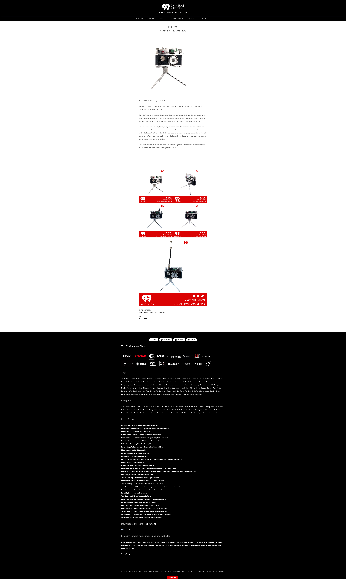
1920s (133, 407)
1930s (138, 407)
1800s (123, 407)
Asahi (138, 379)
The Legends (166, 413)
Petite (143, 391)
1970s (157, 407)
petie (139, 391)
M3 (212, 385)
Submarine (208, 410)
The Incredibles (156, 413)
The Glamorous (145, 413)
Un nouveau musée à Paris (137, 474)
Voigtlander (185, 394)
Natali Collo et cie (169, 388)
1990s (167, 407)
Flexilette (166, 382)
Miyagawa (159, 388)
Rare (155, 312)
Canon (183, 379)
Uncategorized (207, 413)
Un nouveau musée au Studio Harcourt (142, 481)
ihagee (144, 385)
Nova (198, 388)
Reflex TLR (174, 410)
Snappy (218, 391)
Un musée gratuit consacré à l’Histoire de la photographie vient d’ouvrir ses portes (158, 471)
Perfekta (124, 391)
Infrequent (214, 407)
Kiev (163, 385)
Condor (201, 379)
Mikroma (146, 388)
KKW (145, 319)
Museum (140, 18)
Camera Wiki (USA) (205, 545)
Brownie (169, 379)
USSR (173, 394)
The (133, 346)
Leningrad (197, 385)
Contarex (207, 379)
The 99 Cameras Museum (149, 571)
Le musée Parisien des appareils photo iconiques (144, 438)
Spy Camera (190, 410)
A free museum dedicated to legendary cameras (143, 499)
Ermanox (150, 382)
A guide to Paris (132, 462)
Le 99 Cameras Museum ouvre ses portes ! (142, 484)
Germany (195, 382)
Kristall (182, 385)
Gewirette (202, 382)
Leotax (204, 385)
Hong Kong (125, 385)
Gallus (185, 382)
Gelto (190, 382)
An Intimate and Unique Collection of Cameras (144, 508)
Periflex (129, 391)
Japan (141, 319)
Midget (140, 388)
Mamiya (216, 385)
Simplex (212, 391)
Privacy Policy (125, 554)
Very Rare (216, 413)
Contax (213, 379)
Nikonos (193, 388)
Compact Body (188, 407)
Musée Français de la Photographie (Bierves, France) (140, 542)
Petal (135, 391)
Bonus (146, 312)
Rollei (182, 391)
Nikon (187, 388)
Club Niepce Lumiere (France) (186, 545)
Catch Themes (218, 571)
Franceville (178, 382)
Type (200, 413)
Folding (207, 407)
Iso (148, 385)
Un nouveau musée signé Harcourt (140, 478)
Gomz (214, 382)
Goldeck (209, 382)
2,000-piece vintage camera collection (141, 517)
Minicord (152, 388)
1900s (128, 407)
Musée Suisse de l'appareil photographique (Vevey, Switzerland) (151, 545)
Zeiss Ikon (198, 394)
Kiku (167, 385)
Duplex (128, 382)
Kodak (172, 385)
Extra (196, 407)
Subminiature (125, 413)
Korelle (177, 385)
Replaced (182, 410)
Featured (201, 407)
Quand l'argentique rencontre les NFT (141, 505)
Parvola (209, 388)
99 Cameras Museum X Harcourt (139, 502)
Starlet (128, 394)
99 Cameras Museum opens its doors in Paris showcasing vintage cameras (155, 487)
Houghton (137, 385)
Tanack (146, 394)
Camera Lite (177, 379)
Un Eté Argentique (134, 450)
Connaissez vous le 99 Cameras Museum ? (140, 441)
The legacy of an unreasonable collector (144, 511)
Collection (177, 18)
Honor (131, 385)
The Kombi (152, 394)
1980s (162, 407)
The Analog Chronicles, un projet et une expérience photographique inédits (151, 459)
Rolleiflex (195, 391)
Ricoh (169, 391)
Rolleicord (188, 391)
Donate (193, 18)
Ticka (158, 394)
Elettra (138, 382)
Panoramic (130, 410)
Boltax (164, 379)
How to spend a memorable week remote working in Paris (149, 468)
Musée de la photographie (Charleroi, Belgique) (178, 542)
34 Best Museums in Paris (136, 496)
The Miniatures (176, 413)
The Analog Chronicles (139, 444)
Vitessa (178, 394)
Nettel (183, 388)
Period (136, 410)
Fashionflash (158, 382)
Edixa (133, 382)
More (205, 18)
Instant (220, 407)
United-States (165, 394)
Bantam (149, 379)
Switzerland (134, 394)
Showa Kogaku (204, 391)
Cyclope (219, 379)
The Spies (161, 312)
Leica (191, 385)
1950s (148, 407)
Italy (151, 385)
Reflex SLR (166, 410)
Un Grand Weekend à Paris (137, 465)
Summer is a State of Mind (142, 447)
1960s (152, 407)
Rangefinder (153, 410)
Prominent (162, 391)
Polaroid (149, 391)
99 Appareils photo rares (135, 493)
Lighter (151, 312)
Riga (173, 391)
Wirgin (192, 394)
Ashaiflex (143, 379)
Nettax (178, 388)
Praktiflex (155, 391)
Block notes (157, 379)
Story (163, 18)
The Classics (135, 413)
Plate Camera (144, 410)
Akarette (132, 379)
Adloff (123, 379)
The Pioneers (185, 413)
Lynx (208, 385)
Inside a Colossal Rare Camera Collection (141, 435)
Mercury (134, 388)
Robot (177, 391)
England (143, 382)
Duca (123, 382)
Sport (123, 394)
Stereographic (199, 410)
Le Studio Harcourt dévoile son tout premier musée (144, 490)
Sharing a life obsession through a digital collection (146, 514)
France (172, 382)
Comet (189, 379)
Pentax (219, 388)
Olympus (203, 388)
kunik (187, 385)
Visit (151, 18)
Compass (195, 379)
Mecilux (123, 388)
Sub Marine (216, 410)
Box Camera (179, 407)
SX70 (141, 394)
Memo (129, 388)
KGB (159, 385)
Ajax (127, 379)
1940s (141, 312)
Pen (214, 388)
